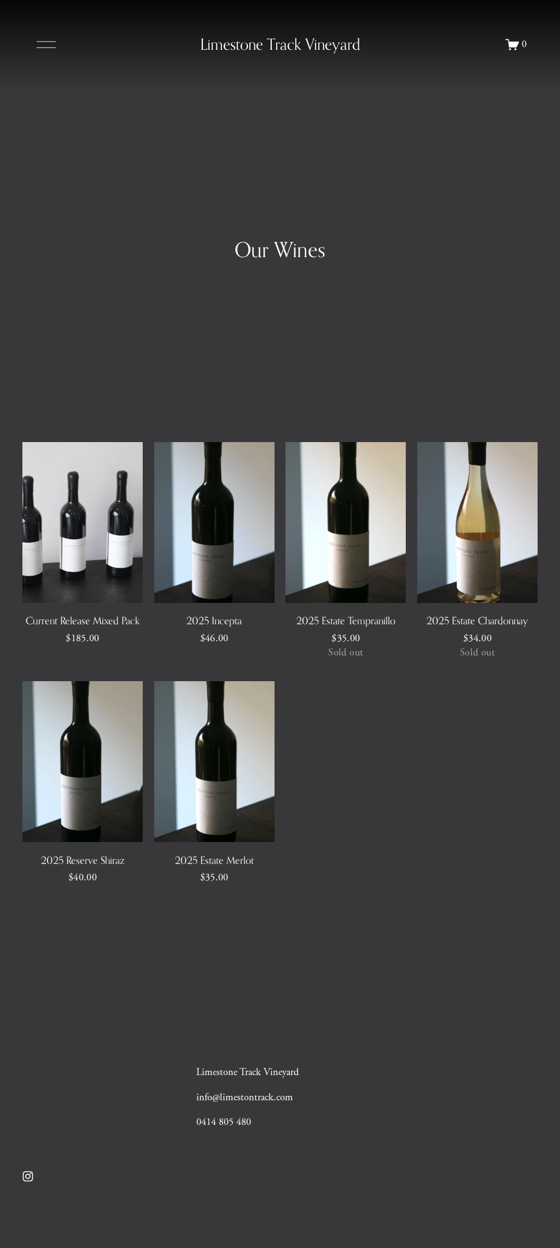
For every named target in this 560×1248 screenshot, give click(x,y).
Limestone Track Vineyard (280, 44)
